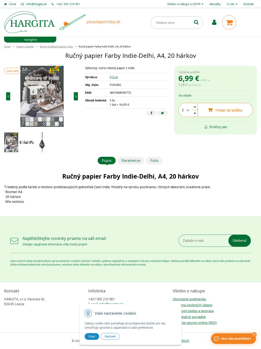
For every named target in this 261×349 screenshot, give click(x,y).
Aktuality (215, 4)
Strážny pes (217, 127)
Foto (154, 160)
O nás (230, 4)
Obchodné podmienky (189, 299)
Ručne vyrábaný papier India (56, 46)
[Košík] (230, 22)
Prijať (91, 336)
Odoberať (240, 240)
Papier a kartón (25, 46)
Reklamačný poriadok (189, 317)
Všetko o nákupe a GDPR (183, 4)
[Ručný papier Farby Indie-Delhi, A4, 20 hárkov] (42, 96)
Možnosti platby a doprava (193, 311)
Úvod (12, 4)
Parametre (131, 160)
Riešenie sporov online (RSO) (195, 322)
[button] (254, 334)
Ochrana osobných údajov (192, 305)
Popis (107, 160)
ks (188, 110)
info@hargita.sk (36, 4)
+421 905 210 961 (68, 4)
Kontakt (248, 4)
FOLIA (114, 77)
